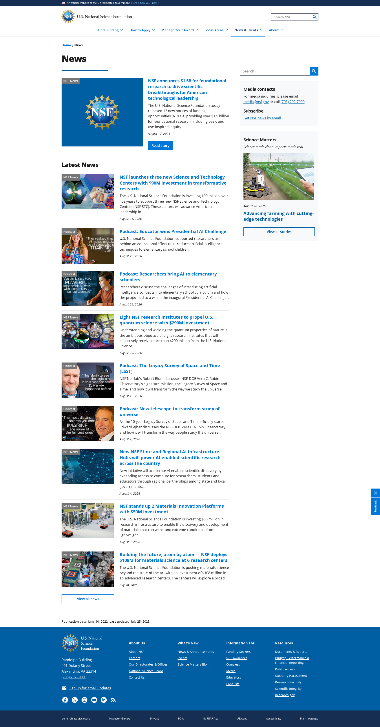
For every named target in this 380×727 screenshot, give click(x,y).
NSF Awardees (236, 658)
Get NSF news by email (262, 118)
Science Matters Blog (193, 664)
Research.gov (285, 695)
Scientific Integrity (288, 688)
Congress (233, 664)
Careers (134, 658)
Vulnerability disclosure (76, 718)
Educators (233, 677)
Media (231, 671)
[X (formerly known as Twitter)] (74, 699)
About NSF (136, 651)
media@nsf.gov (256, 101)
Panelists (232, 684)
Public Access (285, 669)
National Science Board (146, 671)
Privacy (154, 718)
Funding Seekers (238, 651)
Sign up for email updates (90, 688)
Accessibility (273, 718)
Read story (161, 145)
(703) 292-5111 (74, 677)
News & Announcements (196, 651)
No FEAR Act (210, 718)
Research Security (288, 682)
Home (66, 45)
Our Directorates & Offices (148, 664)
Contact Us (137, 677)
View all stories (279, 231)
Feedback (375, 506)
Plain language (309, 718)
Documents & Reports (291, 651)
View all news (88, 598)
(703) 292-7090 (293, 101)
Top (370, 604)
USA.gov (242, 718)
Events (182, 658)
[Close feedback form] (375, 493)
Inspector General (120, 718)
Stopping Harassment (291, 675)
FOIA (181, 718)
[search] (314, 17)
